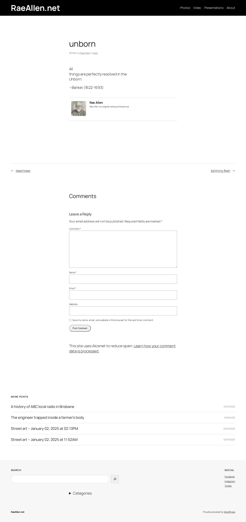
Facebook (230, 476)
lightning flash (220, 171)
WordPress (229, 511)
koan (95, 53)
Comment (75, 228)
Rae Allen (85, 53)
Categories (82, 493)
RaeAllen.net (35, 7)
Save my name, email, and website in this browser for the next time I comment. (112, 320)
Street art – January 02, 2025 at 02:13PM (44, 428)
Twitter (228, 485)
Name (73, 272)
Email (72, 288)
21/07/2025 (229, 406)
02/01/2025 (229, 428)
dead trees (23, 171)
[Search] (115, 479)
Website (73, 304)
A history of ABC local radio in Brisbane (42, 407)
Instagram (230, 481)
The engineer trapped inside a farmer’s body (47, 417)
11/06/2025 (229, 417)
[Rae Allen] (78, 114)
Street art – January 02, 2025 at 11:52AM (44, 440)
